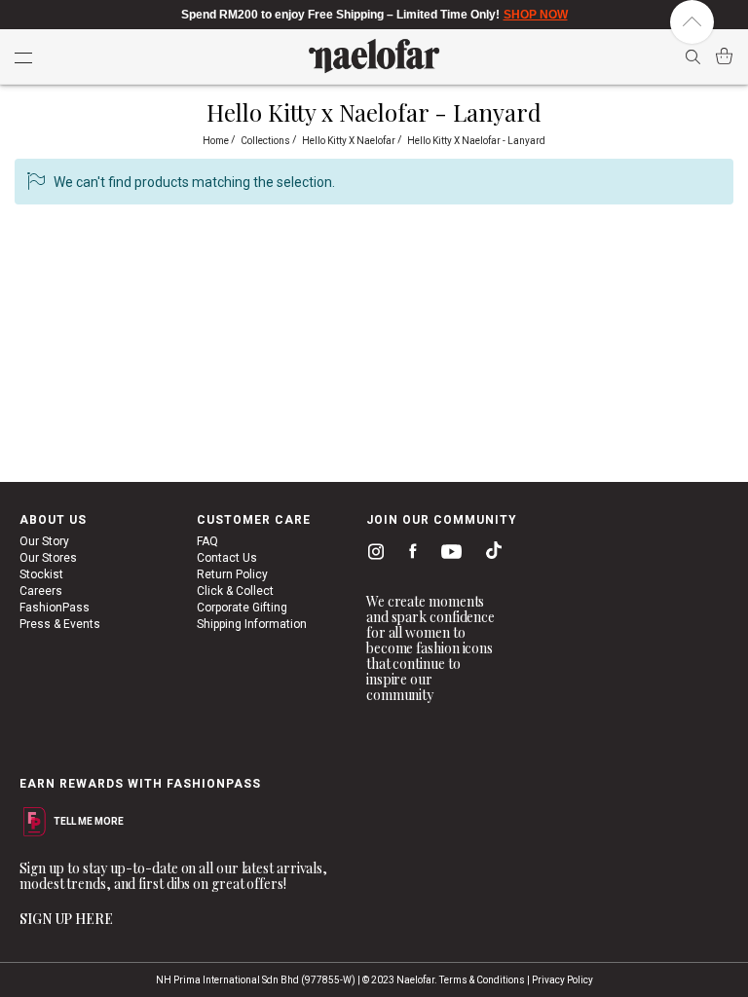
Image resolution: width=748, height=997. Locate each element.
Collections (266, 140)
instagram (372, 554)
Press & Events (59, 624)
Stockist (41, 574)
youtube (448, 555)
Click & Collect (235, 591)
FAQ (207, 541)
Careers (40, 591)
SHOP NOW (536, 14)
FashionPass (54, 607)
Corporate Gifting (242, 607)
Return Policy (232, 574)
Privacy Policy (562, 980)
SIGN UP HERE (66, 918)
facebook (408, 554)
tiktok (489, 554)
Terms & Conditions (482, 980)
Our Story (44, 541)
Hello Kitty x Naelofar (349, 140)
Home (217, 140)
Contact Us (227, 558)
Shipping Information (252, 624)
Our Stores (48, 558)
